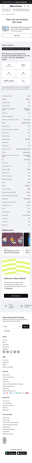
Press (4, 342)
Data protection (7, 427)
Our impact (6, 344)
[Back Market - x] (18, 352)
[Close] (30, 2)
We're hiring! (6, 347)
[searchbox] (22, 9)
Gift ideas (5, 407)
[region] (16, 244)
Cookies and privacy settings (10, 424)
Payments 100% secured (9, 391)
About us (5, 340)
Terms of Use (6, 418)
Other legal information (9, 429)
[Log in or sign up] (24, 6)
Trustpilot (5, 349)
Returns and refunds (8, 367)
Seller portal (6, 388)
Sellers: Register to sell (8, 386)
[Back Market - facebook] (14, 352)
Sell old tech (6, 381)
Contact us (5, 360)
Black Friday (6, 410)
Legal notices (6, 431)
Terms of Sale (6, 420)
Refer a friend (6, 375)
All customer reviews (8, 405)
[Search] (14, 9)
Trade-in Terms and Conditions (11, 422)
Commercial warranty (8, 377)
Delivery (5, 364)
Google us (9, 288)
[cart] (28, 6)
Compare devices (7, 403)
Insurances (5, 379)
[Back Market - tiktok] (7, 352)
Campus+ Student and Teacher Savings (13, 384)
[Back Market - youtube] (11, 352)
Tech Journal (6, 401)
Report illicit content (8, 434)
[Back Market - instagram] (4, 352)
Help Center (6, 362)
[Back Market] (16, 6)
